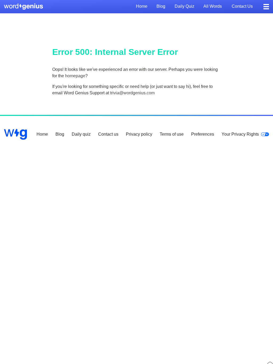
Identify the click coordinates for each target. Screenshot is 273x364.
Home (141, 6)
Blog (160, 6)
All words (212, 6)
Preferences (202, 134)
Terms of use (172, 134)
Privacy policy (139, 134)
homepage (75, 76)
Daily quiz (184, 6)
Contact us (242, 6)
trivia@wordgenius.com (132, 93)
